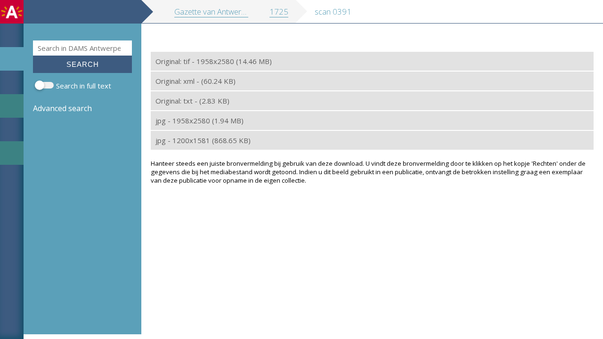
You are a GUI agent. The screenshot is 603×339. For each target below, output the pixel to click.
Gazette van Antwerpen (214, 11)
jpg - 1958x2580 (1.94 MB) (199, 120)
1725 (278, 11)
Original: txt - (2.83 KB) (192, 100)
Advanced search (62, 108)
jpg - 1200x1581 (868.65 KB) (203, 140)
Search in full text (83, 85)
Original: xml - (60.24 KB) (195, 81)
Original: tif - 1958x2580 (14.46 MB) (213, 61)
